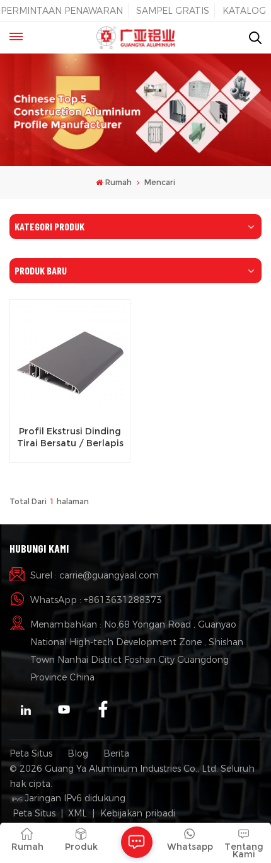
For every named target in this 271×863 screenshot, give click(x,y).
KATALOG (244, 10)
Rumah (118, 182)
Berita (116, 753)
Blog (77, 753)
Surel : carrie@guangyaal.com (94, 575)
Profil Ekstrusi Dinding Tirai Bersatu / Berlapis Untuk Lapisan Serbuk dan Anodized (70, 437)
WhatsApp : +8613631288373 (96, 600)
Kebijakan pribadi (137, 813)
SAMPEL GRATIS (172, 10)
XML (77, 813)
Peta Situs (30, 753)
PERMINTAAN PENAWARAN (62, 10)
